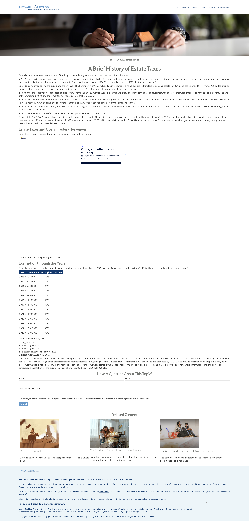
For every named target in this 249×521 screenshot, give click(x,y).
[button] (176, 7)
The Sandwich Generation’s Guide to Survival (116, 450)
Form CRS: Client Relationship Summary (42, 504)
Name (21, 378)
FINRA (102, 491)
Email (127, 378)
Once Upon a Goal (30, 451)
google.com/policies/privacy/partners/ (50, 512)
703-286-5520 (127, 479)
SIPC (107, 491)
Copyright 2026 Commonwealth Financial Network (64, 516)
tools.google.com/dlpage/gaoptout (132, 512)
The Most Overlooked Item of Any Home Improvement (191, 451)
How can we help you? (29, 388)
